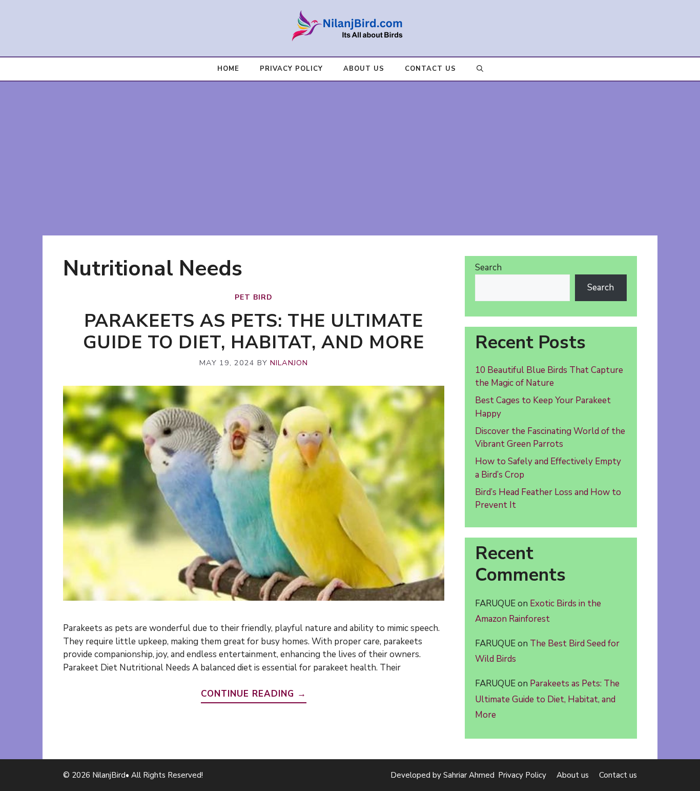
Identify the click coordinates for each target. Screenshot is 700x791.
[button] (479, 69)
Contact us (430, 68)
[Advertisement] (350, 158)
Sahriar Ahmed (469, 775)
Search (488, 267)
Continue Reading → (253, 694)
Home (228, 68)
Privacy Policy (291, 68)
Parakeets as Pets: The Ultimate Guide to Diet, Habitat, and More (253, 331)
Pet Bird (254, 297)
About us (363, 68)
